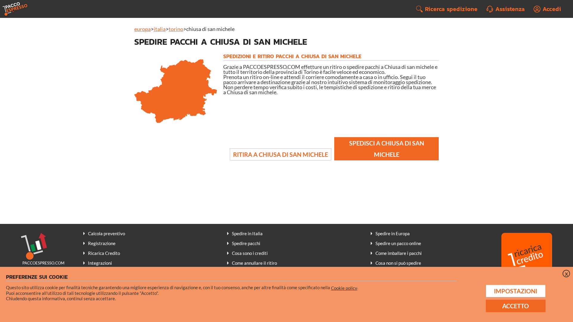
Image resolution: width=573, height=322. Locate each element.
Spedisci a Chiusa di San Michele (386, 149)
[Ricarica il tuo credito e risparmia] (526, 259)
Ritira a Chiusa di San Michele (280, 154)
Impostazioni (515, 291)
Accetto (515, 305)
